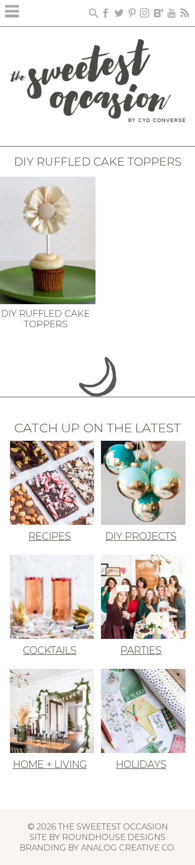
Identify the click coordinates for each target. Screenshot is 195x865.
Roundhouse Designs (114, 837)
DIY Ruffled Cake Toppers (45, 319)
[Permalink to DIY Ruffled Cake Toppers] (48, 239)
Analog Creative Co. (128, 847)
